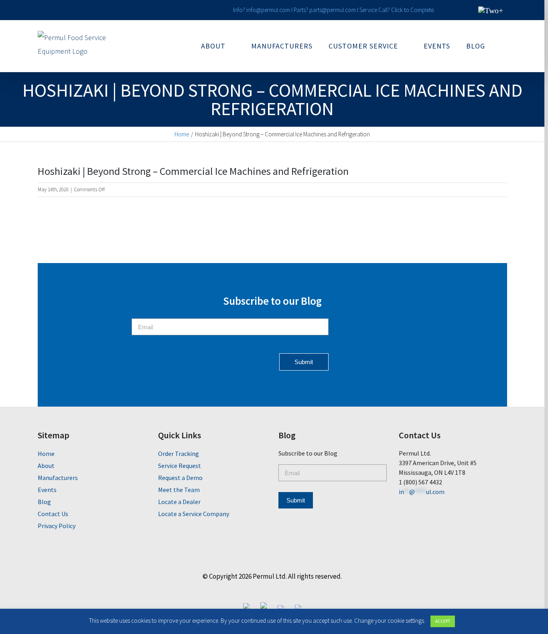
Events (47, 490)
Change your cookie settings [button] (389, 620)
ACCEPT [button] (442, 621)
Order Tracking (178, 454)
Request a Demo (180, 478)
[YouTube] (429, 505)
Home (46, 454)
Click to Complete (412, 10)
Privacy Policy (56, 526)
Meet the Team (179, 490)
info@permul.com (268, 10)
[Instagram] (416, 505)
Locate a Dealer (179, 502)
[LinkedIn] (402, 505)
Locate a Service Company (193, 514)
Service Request (179, 466)
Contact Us (53, 514)
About (46, 466)
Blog (44, 502)
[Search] (504, 46)
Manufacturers (58, 478)
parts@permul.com (332, 10)
